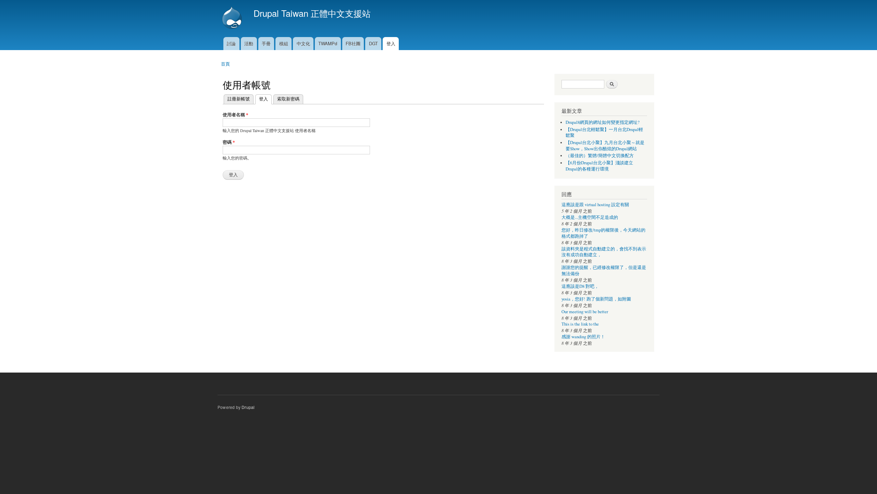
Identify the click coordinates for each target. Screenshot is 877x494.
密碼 (229, 142)
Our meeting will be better (584, 312)
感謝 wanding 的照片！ (583, 337)
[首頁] (233, 18)
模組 (283, 43)
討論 (231, 43)
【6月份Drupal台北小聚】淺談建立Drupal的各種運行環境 (599, 166)
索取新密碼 (288, 98)
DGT (373, 43)
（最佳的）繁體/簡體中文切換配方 (600, 155)
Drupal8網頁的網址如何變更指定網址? (603, 122)
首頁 (225, 63)
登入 (390, 43)
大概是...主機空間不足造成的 (589, 217)
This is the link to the (580, 324)
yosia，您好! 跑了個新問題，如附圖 (596, 299)
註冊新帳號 (238, 98)
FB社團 (353, 43)
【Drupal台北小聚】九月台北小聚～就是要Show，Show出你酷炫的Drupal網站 (605, 146)
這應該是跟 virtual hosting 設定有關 (595, 205)
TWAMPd (327, 43)
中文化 (303, 43)
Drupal (248, 407)
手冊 (266, 43)
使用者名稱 (235, 114)
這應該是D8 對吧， (580, 286)
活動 (248, 43)
